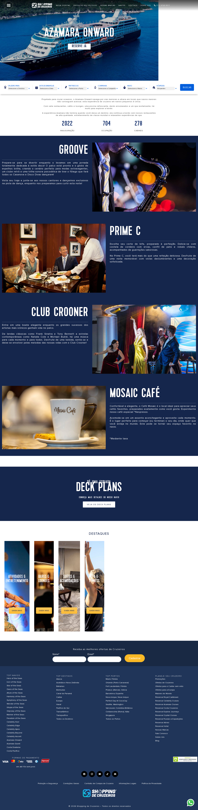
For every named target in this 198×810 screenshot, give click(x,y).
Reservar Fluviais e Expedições (169, 719)
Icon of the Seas (14, 682)
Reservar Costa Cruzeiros (166, 708)
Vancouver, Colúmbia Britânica (119, 708)
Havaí (58, 704)
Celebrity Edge (13, 725)
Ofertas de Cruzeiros (164, 682)
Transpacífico (62, 715)
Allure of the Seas (15, 693)
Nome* (56, 654)
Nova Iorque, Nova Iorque (117, 697)
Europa (59, 701)
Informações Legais (127, 783)
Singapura (110, 715)
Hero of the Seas (14, 678)
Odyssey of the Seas (16, 711)
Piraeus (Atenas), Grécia (116, 690)
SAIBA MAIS (17, 610)
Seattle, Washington (114, 704)
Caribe (59, 697)
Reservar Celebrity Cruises (167, 701)
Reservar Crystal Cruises (166, 715)
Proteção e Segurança (48, 783)
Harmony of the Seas (16, 696)
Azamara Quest (13, 744)
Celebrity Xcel (13, 722)
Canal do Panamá (64, 693)
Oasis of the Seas (15, 689)
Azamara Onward (14, 740)
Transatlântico (62, 712)
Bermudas (60, 690)
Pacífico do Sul (62, 708)
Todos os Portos (113, 719)
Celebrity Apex (13, 729)
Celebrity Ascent (14, 736)
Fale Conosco (161, 733)
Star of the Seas (14, 685)
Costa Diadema (13, 747)
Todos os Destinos (64, 719)
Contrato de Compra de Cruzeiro (99, 783)
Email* (91, 654)
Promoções (160, 679)
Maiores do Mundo (163, 693)
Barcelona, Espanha (114, 693)
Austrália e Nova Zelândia (67, 682)
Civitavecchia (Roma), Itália (117, 712)
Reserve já (79, 46)
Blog (157, 741)
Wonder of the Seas (16, 704)
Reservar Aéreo (162, 722)
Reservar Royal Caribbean (166, 697)
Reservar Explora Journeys (167, 712)
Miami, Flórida (112, 679)
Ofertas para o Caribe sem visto (169, 686)
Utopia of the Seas (15, 707)
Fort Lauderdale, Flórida (116, 686)
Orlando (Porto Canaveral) (117, 682)
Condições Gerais (71, 783)
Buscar (187, 87)
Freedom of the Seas (16, 718)
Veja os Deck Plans (99, 504)
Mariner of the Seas (15, 714)
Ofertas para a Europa (165, 690)
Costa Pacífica (13, 751)
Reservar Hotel (162, 726)
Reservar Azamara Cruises (167, 704)
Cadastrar (135, 658)
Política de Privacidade (152, 783)
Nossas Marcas (162, 730)
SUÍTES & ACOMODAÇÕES (69, 579)
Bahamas (60, 686)
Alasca (59, 679)
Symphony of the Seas (17, 700)
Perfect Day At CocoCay (116, 701)
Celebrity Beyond (14, 733)
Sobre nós (160, 737)
